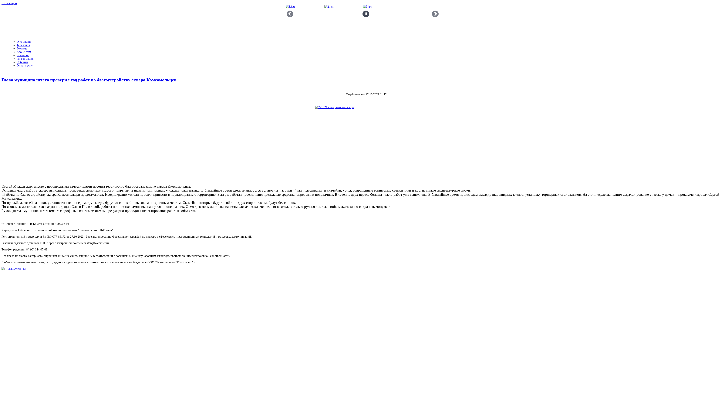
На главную (9, 3)
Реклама (22, 48)
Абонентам (24, 51)
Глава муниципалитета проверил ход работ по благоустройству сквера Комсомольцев (89, 79)
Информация (25, 58)
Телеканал (23, 45)
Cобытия (22, 62)
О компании (24, 41)
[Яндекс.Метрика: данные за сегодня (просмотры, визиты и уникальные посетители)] (14, 268)
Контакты (23, 55)
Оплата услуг (25, 65)
